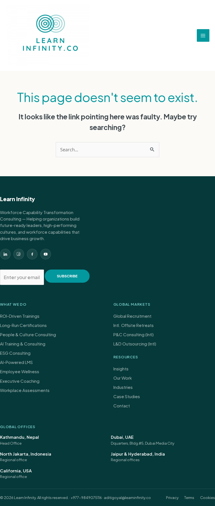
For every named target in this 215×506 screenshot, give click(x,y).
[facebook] (32, 254)
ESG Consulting (15, 353)
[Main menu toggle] (203, 35)
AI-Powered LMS (16, 362)
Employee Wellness (19, 371)
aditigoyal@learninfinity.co (127, 497)
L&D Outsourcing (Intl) (134, 343)
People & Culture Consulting (28, 334)
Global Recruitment (132, 316)
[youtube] (45, 254)
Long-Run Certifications (23, 325)
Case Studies (126, 396)
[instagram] (18, 254)
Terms (189, 497)
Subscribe (67, 276)
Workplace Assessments (25, 390)
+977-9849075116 (86, 497)
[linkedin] (5, 254)
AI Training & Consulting (22, 343)
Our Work (122, 377)
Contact (121, 405)
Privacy (172, 497)
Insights (120, 368)
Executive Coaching (19, 381)
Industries (123, 387)
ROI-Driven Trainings (19, 316)
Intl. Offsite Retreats (133, 325)
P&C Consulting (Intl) (133, 334)
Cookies (207, 497)
